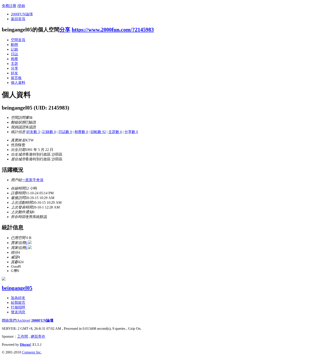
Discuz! (25, 344)
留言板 (16, 78)
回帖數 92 (98, 132)
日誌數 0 (65, 132)
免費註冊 (9, 6)
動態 (14, 45)
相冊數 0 (81, 132)
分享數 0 (131, 132)
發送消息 (18, 312)
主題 (14, 64)
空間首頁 (18, 40)
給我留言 (18, 302)
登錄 (21, 6)
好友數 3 (33, 132)
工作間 (22, 336)
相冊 (14, 59)
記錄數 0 (49, 132)
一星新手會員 (32, 180)
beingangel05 (17, 288)
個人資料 (18, 82)
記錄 (14, 49)
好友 (14, 73)
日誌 (14, 54)
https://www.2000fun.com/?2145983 (113, 30)
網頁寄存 (38, 336)
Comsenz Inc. (32, 352)
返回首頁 (18, 19)
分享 (64, 30)
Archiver (23, 320)
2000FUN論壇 (22, 14)
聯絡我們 (9, 320)
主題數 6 (115, 132)
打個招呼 (18, 307)
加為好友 (18, 298)
